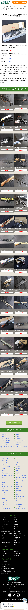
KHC (3, 481)
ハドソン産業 (19, 481)
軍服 (2, 555)
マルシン (4, 460)
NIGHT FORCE (6, 508)
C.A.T (3, 506)
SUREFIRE (5, 502)
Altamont (4, 485)
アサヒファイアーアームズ (21, 478)
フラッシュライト (20, 440)
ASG (17, 485)
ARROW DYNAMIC (7, 487)
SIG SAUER (19, 498)
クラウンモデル (6, 466)
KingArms (18, 491)
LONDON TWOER (20, 508)
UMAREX (18, 492)
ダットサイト (5, 442)
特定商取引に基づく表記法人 (8, 568)
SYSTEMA (4, 500)
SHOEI (17, 500)
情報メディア (4, 573)
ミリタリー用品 (6, 440)
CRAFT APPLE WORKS (8, 476)
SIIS (3, 478)
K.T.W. (17, 462)
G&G (3, 470)
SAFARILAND (19, 506)
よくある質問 (4, 561)
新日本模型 (5, 491)
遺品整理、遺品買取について (8, 572)
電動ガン (4, 434)
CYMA (17, 472)
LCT (3, 472)
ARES (17, 483)
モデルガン (5, 436)
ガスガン (11, 61)
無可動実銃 (16, 555)
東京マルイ (5, 458)
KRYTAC (18, 468)
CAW (3, 494)
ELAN (3, 492)
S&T (17, 470)
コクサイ (18, 489)
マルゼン (18, 460)
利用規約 (3, 566)
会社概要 (3, 563)
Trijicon (4, 498)
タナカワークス (6, 462)
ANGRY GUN (19, 487)
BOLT (3, 483)
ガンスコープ (19, 444)
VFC (3, 489)
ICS (16, 502)
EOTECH (4, 504)
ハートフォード (20, 464)
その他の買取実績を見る (14, 423)
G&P (3, 496)
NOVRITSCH (19, 504)
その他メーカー (20, 496)
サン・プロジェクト (21, 476)
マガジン (4, 444)
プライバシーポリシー (6, 564)
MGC (3, 468)
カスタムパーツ (6, 438)
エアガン (18, 436)
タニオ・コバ (5, 464)
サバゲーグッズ (20, 438)
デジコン (18, 466)
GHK (10, 58)
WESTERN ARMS (6, 474)
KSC (17, 458)
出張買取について (5, 570)
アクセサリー (19, 442)
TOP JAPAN (19, 474)
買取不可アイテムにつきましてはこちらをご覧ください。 (13, 446)
